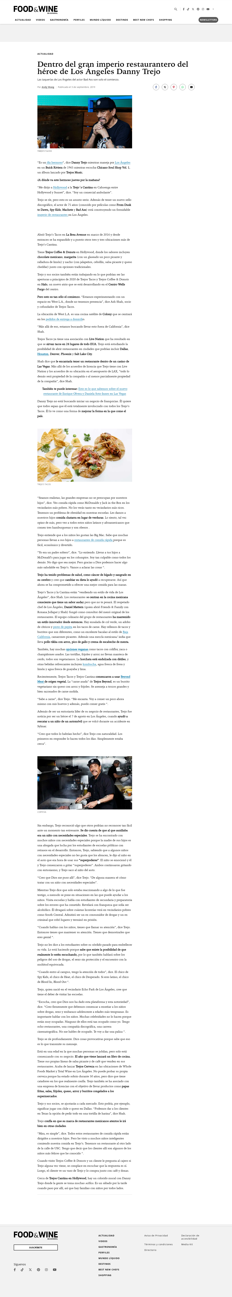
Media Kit (187, 1244)
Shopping (165, 19)
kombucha (89, 664)
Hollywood (60, 187)
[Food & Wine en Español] (36, 9)
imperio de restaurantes (52, 215)
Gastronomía (59, 19)
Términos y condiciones (158, 1244)
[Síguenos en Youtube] (208, 9)
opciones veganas (77, 649)
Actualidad (23, 19)
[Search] (176, 9)
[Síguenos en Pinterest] (198, 9)
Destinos (122, 19)
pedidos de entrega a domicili (64, 319)
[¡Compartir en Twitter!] (165, 87)
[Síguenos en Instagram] (203, 9)
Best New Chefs (143, 19)
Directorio (150, 1249)
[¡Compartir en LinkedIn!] (182, 87)
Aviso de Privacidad (156, 1235)
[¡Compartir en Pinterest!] (174, 87)
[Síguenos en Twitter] (193, 9)
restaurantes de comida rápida (93, 540)
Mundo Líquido (100, 19)
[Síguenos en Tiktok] (188, 9)
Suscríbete (35, 1247)
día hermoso (54, 162)
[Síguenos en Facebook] (183, 9)
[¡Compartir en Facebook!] (156, 87)
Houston (42, 354)
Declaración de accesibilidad (190, 1237)
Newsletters (208, 19)
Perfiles (79, 19)
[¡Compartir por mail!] (191, 87)
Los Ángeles (122, 162)
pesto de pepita (62, 627)
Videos (40, 19)
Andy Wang (48, 87)
